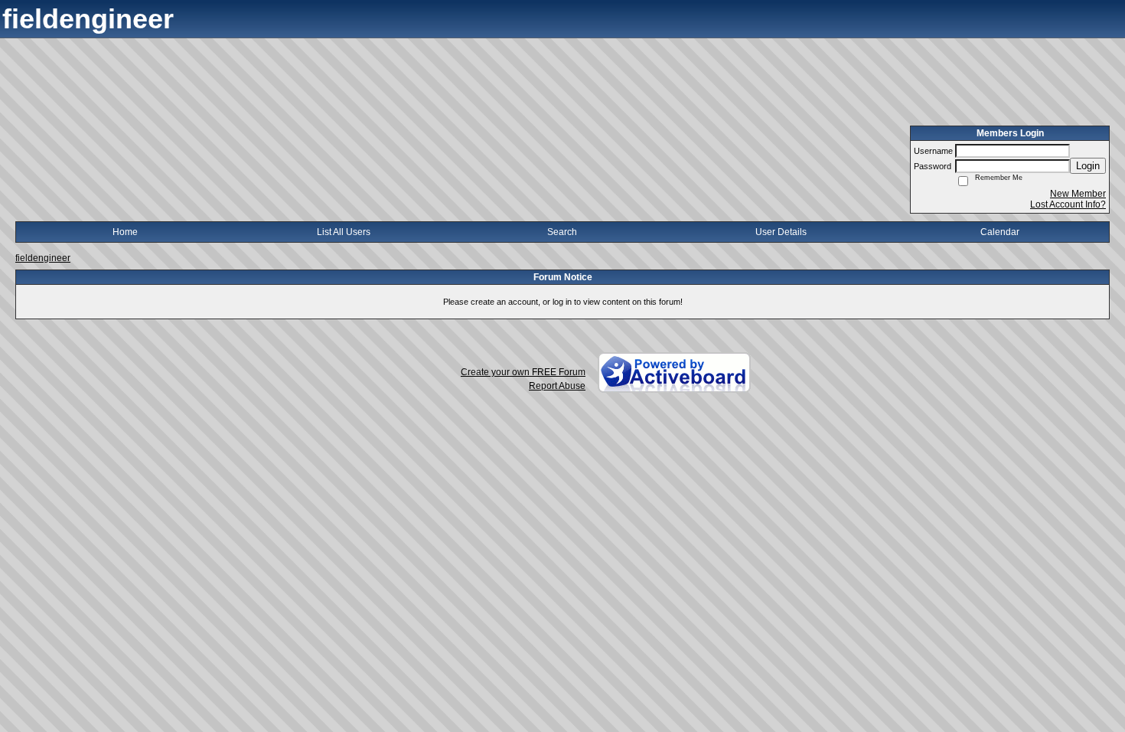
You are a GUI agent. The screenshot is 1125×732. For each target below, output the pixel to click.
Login (1088, 166)
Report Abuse (557, 386)
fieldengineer (42, 258)
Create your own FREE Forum (523, 372)
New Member (1078, 193)
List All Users (343, 232)
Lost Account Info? (1068, 204)
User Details (781, 232)
